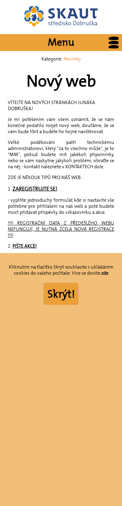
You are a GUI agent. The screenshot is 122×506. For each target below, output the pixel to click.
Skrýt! (61, 294)
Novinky (72, 59)
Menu (61, 42)
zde (104, 273)
